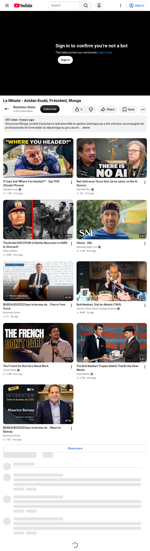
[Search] (85, 5)
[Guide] (7, 5)
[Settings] (120, 5)
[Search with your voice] (99, 5)
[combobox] (65, 5)
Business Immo (24, 107)
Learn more (105, 52)
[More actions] (143, 109)
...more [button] (85, 127)
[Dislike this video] (90, 109)
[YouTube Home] (23, 5)
